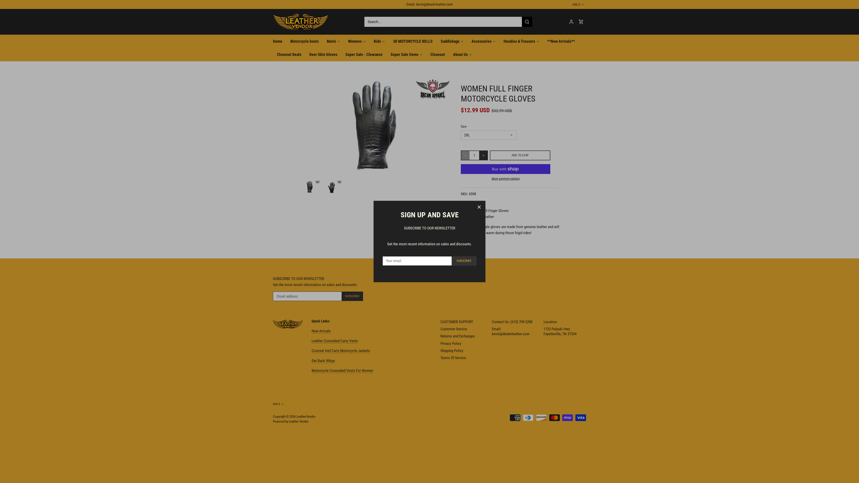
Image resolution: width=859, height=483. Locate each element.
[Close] (479, 207)
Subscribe (464, 261)
